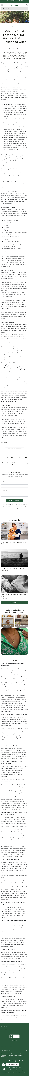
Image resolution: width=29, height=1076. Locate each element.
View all (14, 602)
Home (10, 26)
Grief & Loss (16, 26)
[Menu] (2, 5)
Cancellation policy (21, 1072)
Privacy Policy (13, 506)
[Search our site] (3, 8)
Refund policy (16, 1069)
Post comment (14, 500)
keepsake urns (13, 923)
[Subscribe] (27, 1050)
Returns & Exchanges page (14, 758)
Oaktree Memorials (16, 1067)
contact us (17, 701)
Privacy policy (24, 1069)
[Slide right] (26, 1)
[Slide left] (2, 1)
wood (13, 909)
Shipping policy (20, 1070)
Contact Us (23, 1015)
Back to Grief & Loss (15, 448)
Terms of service (11, 1070)
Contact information (10, 1072)
